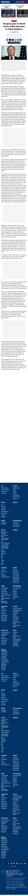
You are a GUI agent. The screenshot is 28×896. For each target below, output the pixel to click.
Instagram (9, 863)
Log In (17, 1)
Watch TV (22, 1)
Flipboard (15, 40)
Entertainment (17, 520)
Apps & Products (4, 650)
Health (15, 567)
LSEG (14, 888)
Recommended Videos (7, 6)
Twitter (10, 40)
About (15, 630)
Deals (3, 586)
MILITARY (14, 20)
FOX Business (17, 586)
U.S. (2, 486)
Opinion (15, 502)
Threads (13, 40)
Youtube (11, 863)
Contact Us (21, 873)
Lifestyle (4, 567)
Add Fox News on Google (15, 42)
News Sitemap (20, 874)
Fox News (5, 2)
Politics (15, 486)
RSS (22, 863)
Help (17, 873)
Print (18, 40)
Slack (19, 863)
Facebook (7, 40)
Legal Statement (14, 887)
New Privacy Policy (16, 870)
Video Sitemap (9, 875)
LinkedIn (17, 863)
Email (21, 40)
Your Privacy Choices (13, 871)
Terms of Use (9, 870)
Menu (26, 2)
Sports (3, 530)
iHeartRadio (15, 866)
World (3, 502)
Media (3, 520)
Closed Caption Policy (10, 873)
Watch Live (4, 630)
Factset (21, 884)
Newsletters (25, 863)
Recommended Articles (20, 6)
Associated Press (14, 32)
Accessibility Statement (11, 874)
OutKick (15, 530)
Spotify (13, 866)
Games (15, 606)
